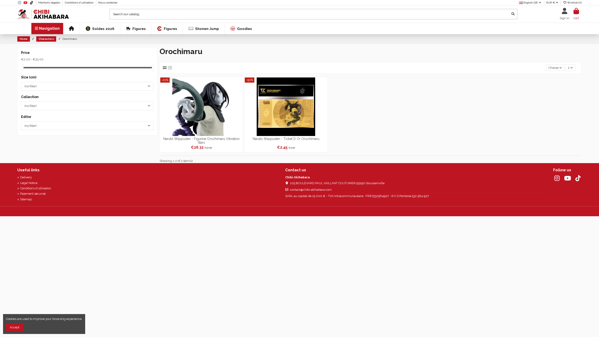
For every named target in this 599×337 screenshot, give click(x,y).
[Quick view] (238, 100)
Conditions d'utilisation (79, 2)
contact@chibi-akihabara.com (311, 189)
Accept (14, 327)
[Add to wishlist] (238, 84)
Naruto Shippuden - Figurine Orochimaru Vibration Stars (201, 140)
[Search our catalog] (513, 14)
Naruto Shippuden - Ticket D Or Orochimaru (286, 139)
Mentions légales (49, 2)
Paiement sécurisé (33, 193)
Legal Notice (28, 183)
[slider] (23, 67)
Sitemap (26, 199)
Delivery (26, 177)
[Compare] (238, 92)
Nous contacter (107, 2)
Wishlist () (574, 2)
